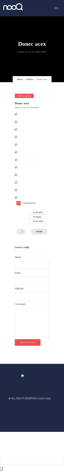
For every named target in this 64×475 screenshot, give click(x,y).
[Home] (13, 9)
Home (20, 79)
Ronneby (38, 221)
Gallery (29, 79)
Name (18, 257)
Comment (20, 304)
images (37, 216)
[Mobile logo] (32, 454)
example (38, 212)
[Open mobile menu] (57, 8)
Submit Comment (28, 342)
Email (18, 273)
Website (19, 288)
